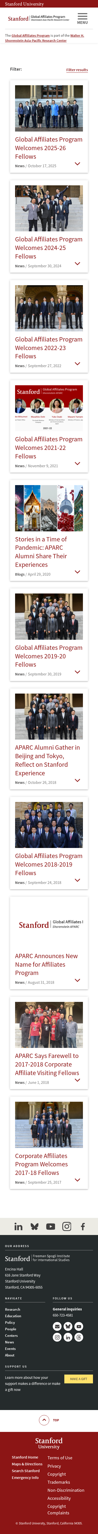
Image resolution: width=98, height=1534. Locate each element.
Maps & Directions (27, 1463)
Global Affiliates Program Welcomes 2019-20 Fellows (49, 656)
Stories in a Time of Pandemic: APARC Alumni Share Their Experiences (41, 552)
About (9, 1355)
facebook (82, 1226)
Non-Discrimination (65, 1490)
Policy (10, 1322)
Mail (57, 1326)
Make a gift (78, 1379)
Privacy (54, 1466)
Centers (11, 1335)
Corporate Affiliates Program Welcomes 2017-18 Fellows (41, 1164)
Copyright (56, 1474)
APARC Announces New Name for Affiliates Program (46, 964)
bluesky (34, 1226)
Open (77, 163)
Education (13, 1315)
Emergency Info (25, 1477)
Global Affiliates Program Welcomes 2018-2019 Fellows (49, 864)
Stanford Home (25, 1457)
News (9, 1342)
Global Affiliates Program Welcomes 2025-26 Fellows (49, 147)
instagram (66, 1226)
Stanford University (24, 4)
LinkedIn (68, 1337)
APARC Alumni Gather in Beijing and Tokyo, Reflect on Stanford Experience (47, 760)
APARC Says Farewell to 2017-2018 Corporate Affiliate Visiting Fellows (47, 1064)
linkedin (18, 1226)
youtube (50, 1226)
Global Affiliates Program (31, 35)
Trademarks (58, 1482)
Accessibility (59, 1498)
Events (10, 1348)
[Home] (39, 18)
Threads (78, 1337)
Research (12, 1309)
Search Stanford (26, 1470)
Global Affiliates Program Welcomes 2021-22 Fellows (49, 447)
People (10, 1329)
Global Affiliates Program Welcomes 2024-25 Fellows (49, 247)
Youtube (78, 1326)
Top (56, 1420)
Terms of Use (59, 1458)
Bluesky (68, 1326)
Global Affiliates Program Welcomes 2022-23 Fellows (49, 347)
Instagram (57, 1337)
